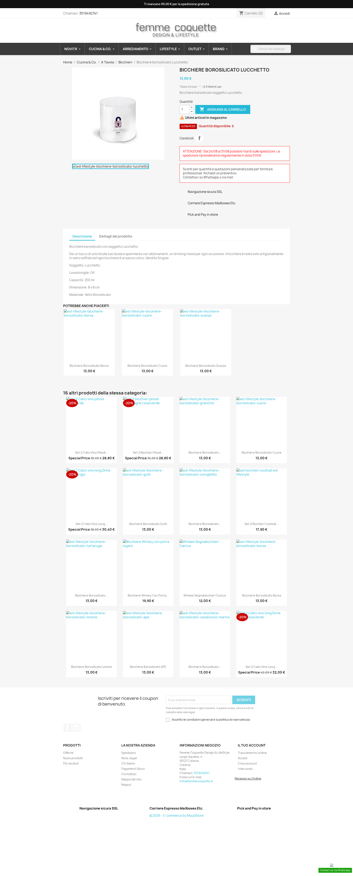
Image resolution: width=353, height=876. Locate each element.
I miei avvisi (245, 769)
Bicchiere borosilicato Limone (91, 667)
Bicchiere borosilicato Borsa (89, 366)
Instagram (77, 728)
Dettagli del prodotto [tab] (115, 236)
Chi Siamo (128, 763)
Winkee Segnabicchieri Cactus (204, 595)
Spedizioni (128, 753)
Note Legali (129, 758)
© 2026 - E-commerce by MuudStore (176, 815)
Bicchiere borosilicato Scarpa (205, 366)
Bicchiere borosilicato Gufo (148, 524)
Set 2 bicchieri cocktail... (261, 524)
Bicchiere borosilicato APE (148, 667)
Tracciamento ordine (252, 753)
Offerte (68, 753)
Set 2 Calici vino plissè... (91, 452)
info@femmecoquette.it (196, 781)
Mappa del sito (131, 779)
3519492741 (88, 13)
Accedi (242, 758)
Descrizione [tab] (82, 236)
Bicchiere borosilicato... (205, 452)
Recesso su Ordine (248, 778)
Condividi (199, 138)
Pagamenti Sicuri (133, 769)
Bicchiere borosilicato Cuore (147, 366)
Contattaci (128, 774)
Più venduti (71, 763)
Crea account (247, 763)
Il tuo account (252, 745)
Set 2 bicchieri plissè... (148, 452)
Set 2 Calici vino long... (91, 524)
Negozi (126, 785)
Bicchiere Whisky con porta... (148, 595)
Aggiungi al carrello (223, 109)
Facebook (68, 728)
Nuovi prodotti (73, 758)
